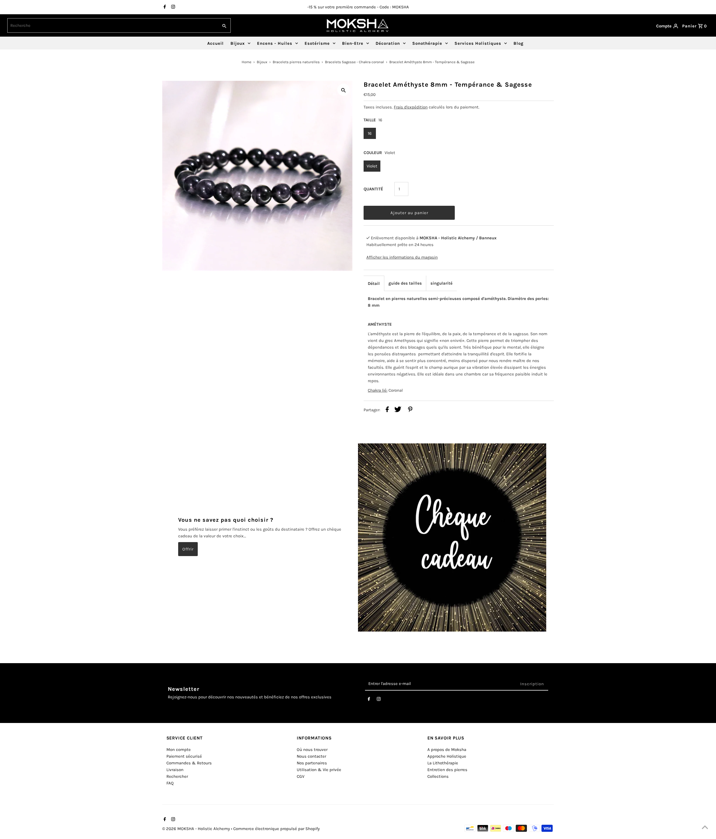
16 (370, 133)
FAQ (170, 783)
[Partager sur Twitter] (397, 410)
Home (246, 62)
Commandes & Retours (189, 762)
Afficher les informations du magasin (402, 257)
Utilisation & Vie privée (319, 769)
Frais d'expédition (411, 107)
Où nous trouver (312, 749)
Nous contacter (311, 756)
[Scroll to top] (704, 827)
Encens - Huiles (274, 43)
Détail (374, 283)
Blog (519, 43)
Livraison (174, 769)
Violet (372, 166)
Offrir (188, 548)
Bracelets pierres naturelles (296, 62)
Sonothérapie (427, 43)
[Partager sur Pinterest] (410, 410)
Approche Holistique (446, 756)
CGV (300, 776)
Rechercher (177, 776)
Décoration (388, 43)
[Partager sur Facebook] (387, 410)
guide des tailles (405, 283)
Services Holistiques (477, 43)
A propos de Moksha (446, 749)
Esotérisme (317, 43)
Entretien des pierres (447, 769)
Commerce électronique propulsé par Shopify (276, 828)
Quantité (373, 189)
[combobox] (112, 25)
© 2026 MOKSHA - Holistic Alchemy (196, 828)
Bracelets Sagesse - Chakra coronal (354, 62)
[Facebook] (164, 7)
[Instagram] (172, 7)
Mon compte (178, 749)
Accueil (215, 43)
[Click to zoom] (343, 90)
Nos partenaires (312, 762)
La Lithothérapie (442, 762)
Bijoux (237, 43)
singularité (441, 283)
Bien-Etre (352, 43)
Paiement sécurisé (184, 756)
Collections (438, 776)
